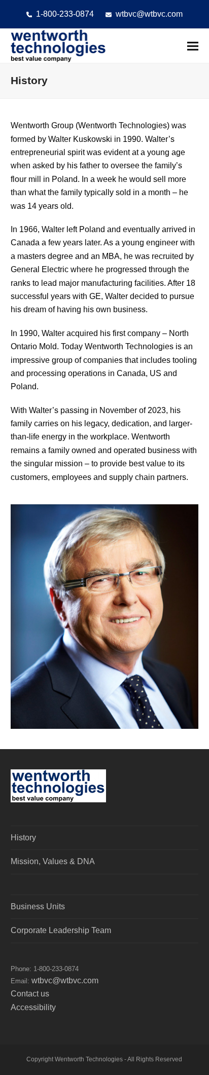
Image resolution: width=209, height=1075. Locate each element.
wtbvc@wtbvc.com (149, 14)
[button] (192, 46)
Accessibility (33, 1007)
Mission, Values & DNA (53, 861)
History (23, 837)
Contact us (30, 993)
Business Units (38, 906)
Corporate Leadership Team (61, 930)
